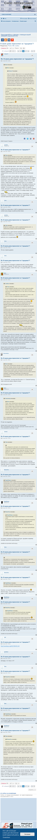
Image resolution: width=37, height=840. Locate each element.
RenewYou (6, 469)
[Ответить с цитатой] (32, 55)
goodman (6, 651)
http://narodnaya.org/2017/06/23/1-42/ (10, 646)
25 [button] (20, 51)
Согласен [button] (27, 834)
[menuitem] (4, 18)
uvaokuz (17, 45)
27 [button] (25, 51)
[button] (10, 51)
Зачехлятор (6, 353)
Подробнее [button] (6, 837)
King (6, 155)
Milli (13, 45)
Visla (5, 200)
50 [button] (32, 51)
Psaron (10, 45)
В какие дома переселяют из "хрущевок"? (17, 44)
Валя (6, 64)
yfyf (5, 637)
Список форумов (6, 14)
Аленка (5, 431)
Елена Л (6, 53)
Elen (8, 67)
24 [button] (18, 51)
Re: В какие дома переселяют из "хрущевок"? (17, 59)
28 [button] (28, 51)
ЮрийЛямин (8, 480)
